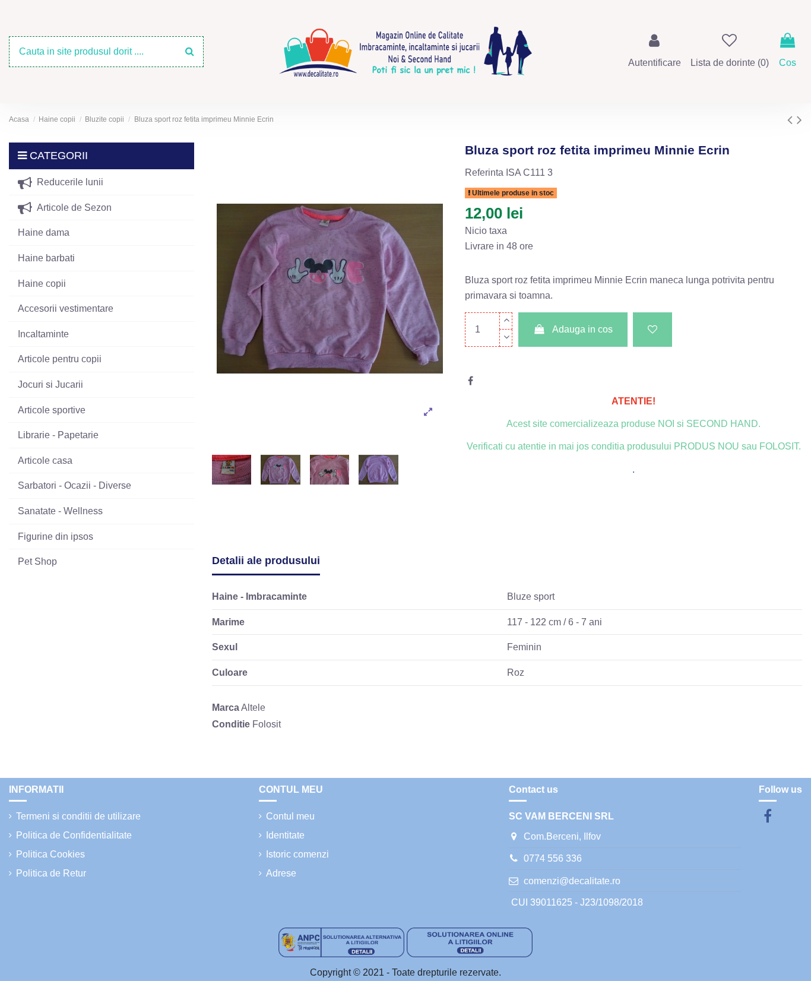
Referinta (484, 172)
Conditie (231, 724)
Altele (253, 707)
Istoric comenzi (297, 854)
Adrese (281, 873)
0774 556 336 (553, 858)
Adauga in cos (582, 329)
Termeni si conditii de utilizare (78, 816)
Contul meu (290, 816)
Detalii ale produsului (266, 561)
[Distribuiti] (470, 381)
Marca (225, 707)
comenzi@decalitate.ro (572, 881)
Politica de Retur (51, 873)
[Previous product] (792, 120)
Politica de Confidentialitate (74, 835)
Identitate (285, 835)
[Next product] (799, 120)
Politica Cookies (50, 854)
